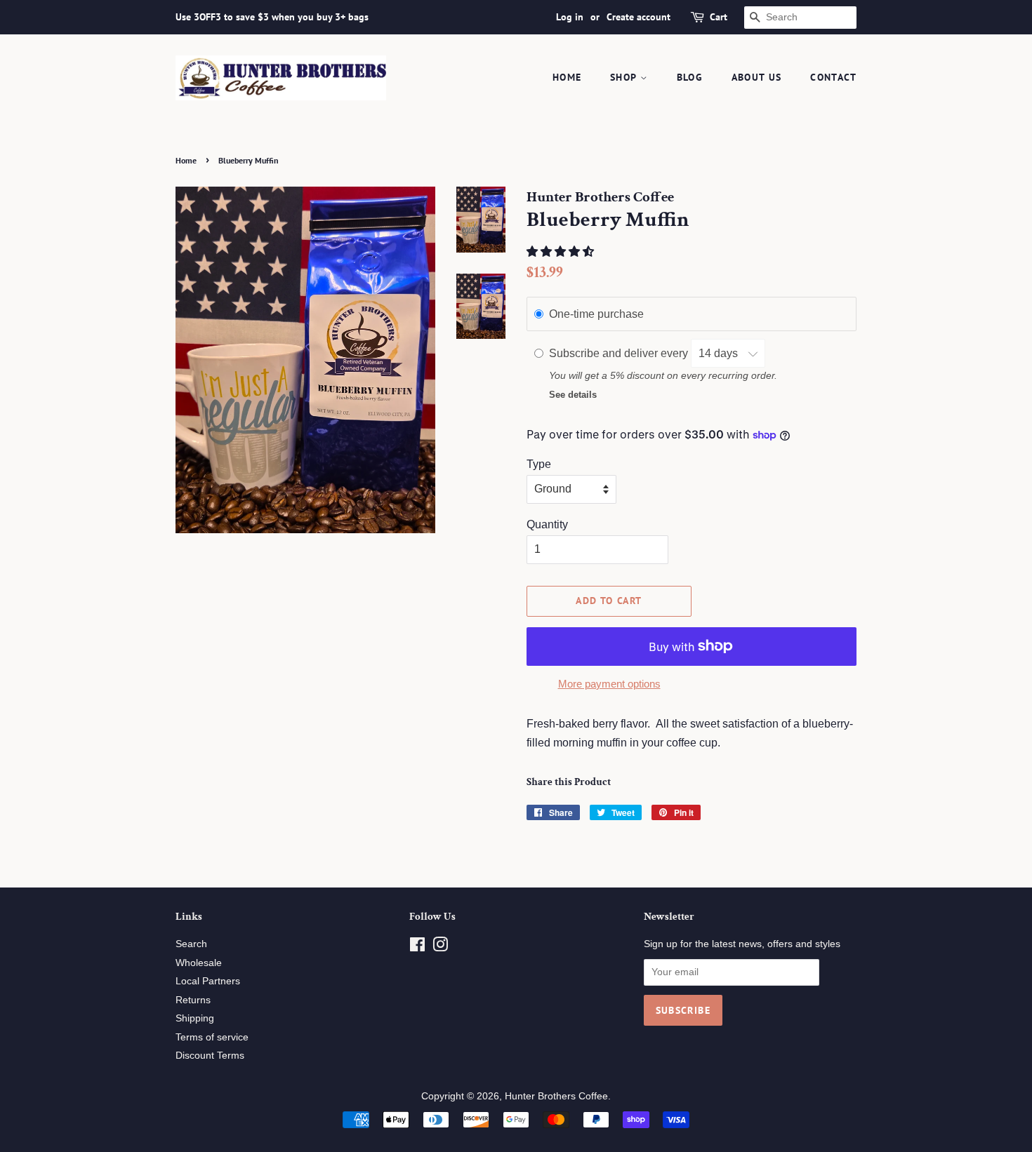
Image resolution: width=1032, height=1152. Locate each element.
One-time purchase (596, 314)
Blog (690, 77)
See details (573, 394)
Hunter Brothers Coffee (556, 1096)
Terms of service (212, 1037)
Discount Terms (210, 1055)
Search (191, 944)
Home (567, 77)
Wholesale (199, 963)
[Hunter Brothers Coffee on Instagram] (440, 947)
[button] (562, 251)
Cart (718, 17)
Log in (569, 17)
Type (539, 464)
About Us (757, 77)
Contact (833, 77)
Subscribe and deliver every (620, 353)
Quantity (547, 524)
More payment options (609, 684)
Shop (625, 77)
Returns (193, 1000)
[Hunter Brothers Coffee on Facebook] (417, 947)
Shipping (195, 1018)
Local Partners (208, 981)
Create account (638, 17)
